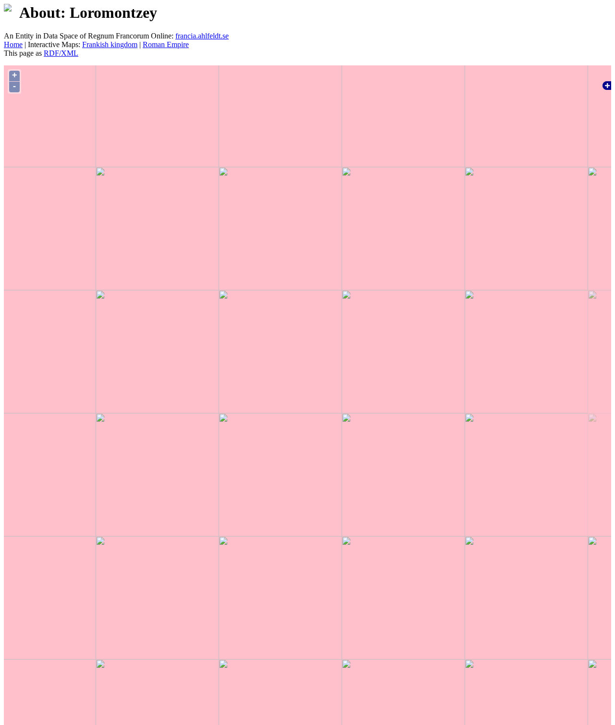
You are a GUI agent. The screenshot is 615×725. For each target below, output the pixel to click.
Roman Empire (166, 44)
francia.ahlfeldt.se (202, 36)
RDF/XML (61, 53)
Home (13, 44)
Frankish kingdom (109, 44)
